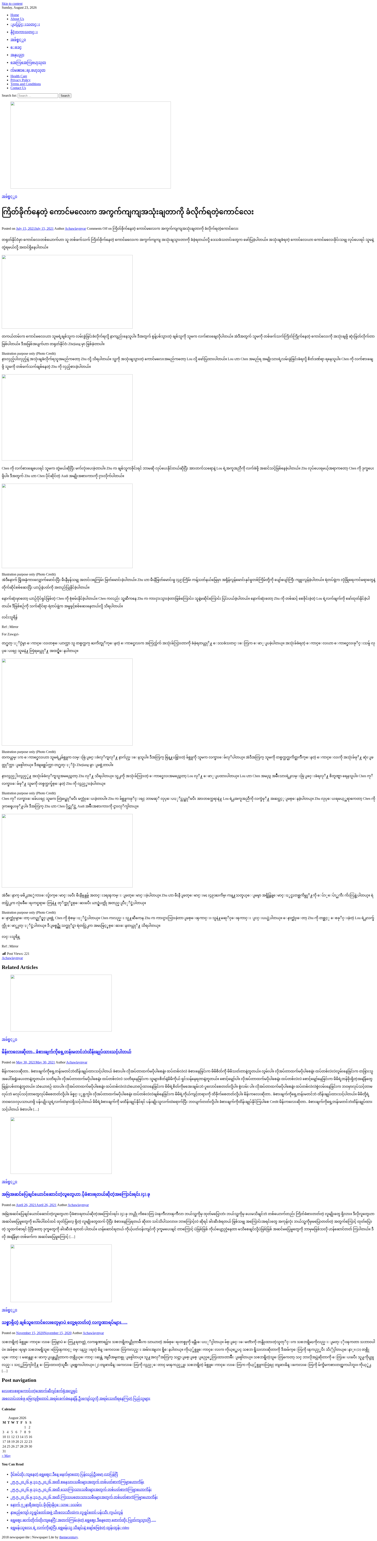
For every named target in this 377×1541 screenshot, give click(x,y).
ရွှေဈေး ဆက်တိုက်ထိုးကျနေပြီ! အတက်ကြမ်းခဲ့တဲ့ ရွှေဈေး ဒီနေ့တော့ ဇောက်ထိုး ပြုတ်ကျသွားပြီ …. (83, 1520)
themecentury (68, 1537)
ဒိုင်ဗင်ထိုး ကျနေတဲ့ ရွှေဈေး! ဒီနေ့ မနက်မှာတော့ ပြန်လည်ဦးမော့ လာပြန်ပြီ (64, 1474)
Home (14, 15)
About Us (17, 19)
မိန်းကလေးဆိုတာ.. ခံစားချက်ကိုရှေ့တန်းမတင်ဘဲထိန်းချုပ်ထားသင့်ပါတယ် (66, 1051)
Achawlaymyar (75, 228)
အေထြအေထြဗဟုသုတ (28, 62)
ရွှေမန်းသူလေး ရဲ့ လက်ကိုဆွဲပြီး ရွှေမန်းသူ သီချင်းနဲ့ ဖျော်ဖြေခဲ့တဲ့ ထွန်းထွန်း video (69, 1527)
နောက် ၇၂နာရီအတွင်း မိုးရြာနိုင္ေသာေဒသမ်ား (46, 1505)
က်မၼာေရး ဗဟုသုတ (27, 70)
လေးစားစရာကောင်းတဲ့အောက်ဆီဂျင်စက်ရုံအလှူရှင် (39, 1391)
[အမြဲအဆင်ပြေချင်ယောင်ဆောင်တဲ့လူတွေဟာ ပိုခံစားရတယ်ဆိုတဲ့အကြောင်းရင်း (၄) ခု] (188, 1146)
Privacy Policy (20, 80)
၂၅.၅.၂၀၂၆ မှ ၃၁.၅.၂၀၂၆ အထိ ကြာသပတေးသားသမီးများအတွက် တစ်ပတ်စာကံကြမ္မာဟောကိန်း (84, 1497)
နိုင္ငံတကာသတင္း (24, 32)
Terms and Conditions (25, 84)
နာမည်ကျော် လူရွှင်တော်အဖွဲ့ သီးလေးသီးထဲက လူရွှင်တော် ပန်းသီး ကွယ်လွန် (66, 1512)
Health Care (18, 76)
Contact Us (18, 88)
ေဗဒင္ (16, 47)
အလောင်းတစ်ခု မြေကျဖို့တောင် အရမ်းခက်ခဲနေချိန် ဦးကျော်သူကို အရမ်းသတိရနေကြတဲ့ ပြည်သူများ (76, 1398)
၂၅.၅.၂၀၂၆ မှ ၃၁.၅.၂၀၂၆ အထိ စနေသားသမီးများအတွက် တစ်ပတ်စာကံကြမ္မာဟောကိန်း (77, 1482)
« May (6, 1456)
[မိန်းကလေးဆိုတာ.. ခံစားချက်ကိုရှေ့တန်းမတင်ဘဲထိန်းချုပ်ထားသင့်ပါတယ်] (188, 1003)
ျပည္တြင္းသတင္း (25, 24)
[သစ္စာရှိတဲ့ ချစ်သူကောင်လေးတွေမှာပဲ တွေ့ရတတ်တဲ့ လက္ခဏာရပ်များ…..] (188, 1273)
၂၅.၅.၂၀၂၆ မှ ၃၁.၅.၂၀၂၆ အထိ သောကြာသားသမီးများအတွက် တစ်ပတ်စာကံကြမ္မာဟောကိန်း (81, 1489)
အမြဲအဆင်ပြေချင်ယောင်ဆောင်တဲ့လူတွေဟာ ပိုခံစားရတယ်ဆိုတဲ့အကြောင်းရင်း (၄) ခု (76, 1194)
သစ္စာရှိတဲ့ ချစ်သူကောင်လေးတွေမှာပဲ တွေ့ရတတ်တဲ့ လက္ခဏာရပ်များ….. (64, 1322)
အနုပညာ (17, 55)
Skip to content (12, 3)
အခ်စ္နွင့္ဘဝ (18, 39)
